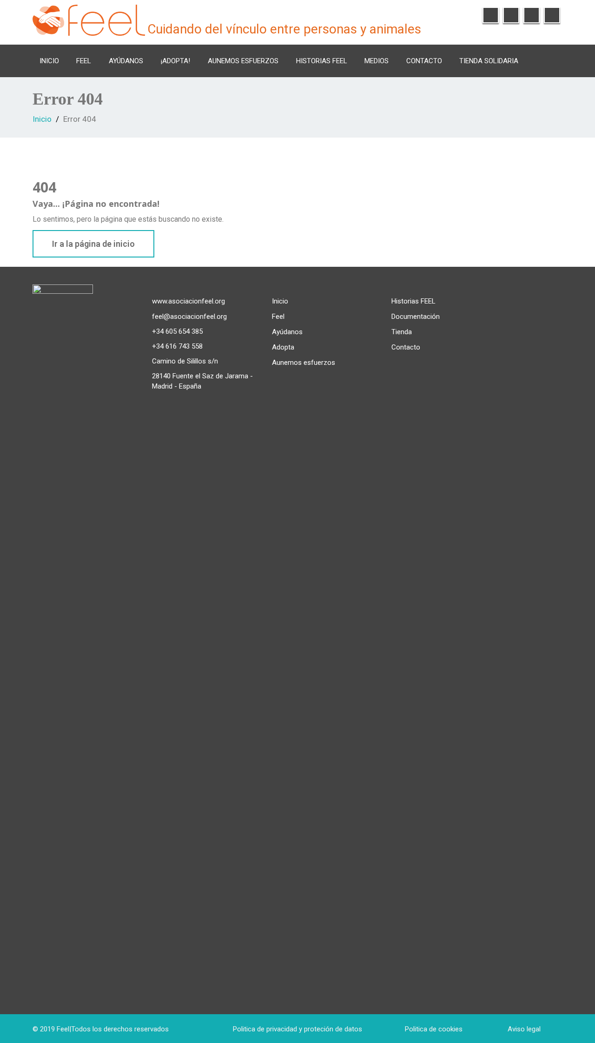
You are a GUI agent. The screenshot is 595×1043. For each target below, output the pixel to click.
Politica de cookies (434, 1029)
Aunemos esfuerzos (243, 61)
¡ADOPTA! (175, 61)
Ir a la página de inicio (93, 244)
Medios (376, 61)
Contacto (424, 61)
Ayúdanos (126, 61)
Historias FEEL (321, 61)
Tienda (401, 332)
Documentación (415, 316)
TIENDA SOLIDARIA (488, 61)
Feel (278, 316)
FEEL (83, 61)
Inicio (49, 61)
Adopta (283, 347)
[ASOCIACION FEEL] (89, 19)
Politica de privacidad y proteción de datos (297, 1029)
